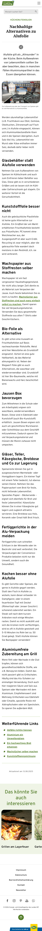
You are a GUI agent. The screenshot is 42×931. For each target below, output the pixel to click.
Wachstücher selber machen (22, 751)
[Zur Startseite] (8, 3)
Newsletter (21, 890)
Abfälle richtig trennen (19, 730)
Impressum (21, 870)
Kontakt (21, 885)
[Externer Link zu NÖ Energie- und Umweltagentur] (25, 927)
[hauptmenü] (39, 3)
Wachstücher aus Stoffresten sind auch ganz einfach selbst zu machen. (21, 301)
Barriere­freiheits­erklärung (21, 880)
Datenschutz (21, 875)
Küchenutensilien (21, 20)
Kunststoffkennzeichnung (21, 756)
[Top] (21, 917)
